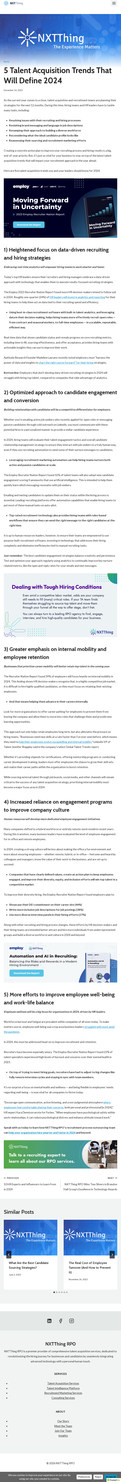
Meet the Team (63, 1426)
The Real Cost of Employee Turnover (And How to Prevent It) (90, 1267)
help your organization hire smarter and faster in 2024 (42, 1132)
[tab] (54, 1292)
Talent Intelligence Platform (63, 1388)
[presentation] (30, 1237)
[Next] (112, 1254)
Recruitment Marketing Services (63, 1393)
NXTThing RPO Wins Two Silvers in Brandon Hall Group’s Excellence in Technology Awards (90, 1184)
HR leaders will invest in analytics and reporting (77, 297)
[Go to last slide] (8, 1254)
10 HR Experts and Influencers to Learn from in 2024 (30, 1184)
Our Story (63, 1421)
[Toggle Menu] (114, 3)
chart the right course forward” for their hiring (66, 362)
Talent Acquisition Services (63, 1383)
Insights (63, 1435)
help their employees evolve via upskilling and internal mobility (55, 742)
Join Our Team (63, 1430)
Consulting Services (63, 1398)
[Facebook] (60, 1321)
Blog (6, 61)
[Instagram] (72, 1321)
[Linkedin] (49, 1321)
